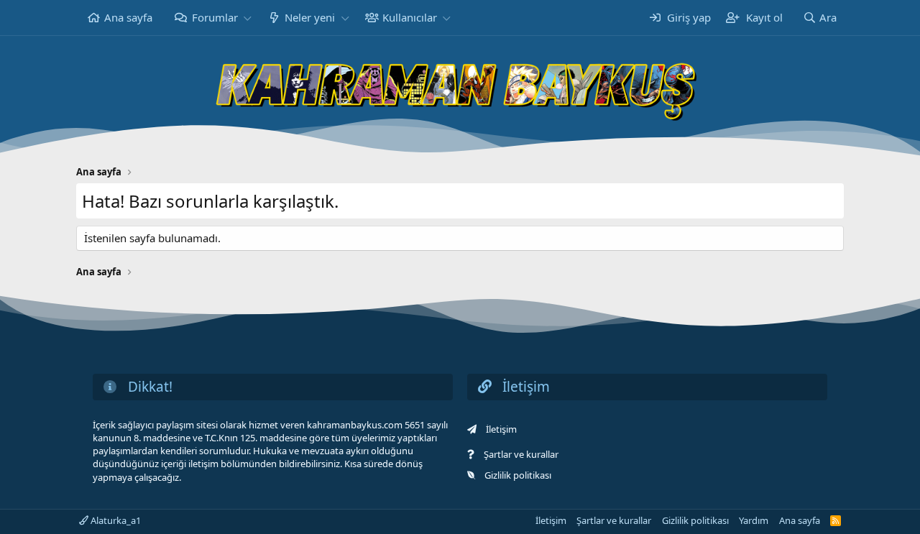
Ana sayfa (128, 17)
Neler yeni (310, 17)
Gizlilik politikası (517, 475)
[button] (247, 17)
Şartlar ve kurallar (521, 454)
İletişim (501, 429)
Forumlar (215, 17)
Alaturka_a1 (114, 520)
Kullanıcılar (409, 17)
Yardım (753, 520)
